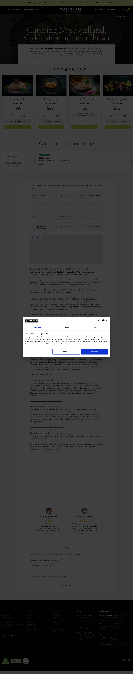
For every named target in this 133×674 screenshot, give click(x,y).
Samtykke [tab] (37, 327)
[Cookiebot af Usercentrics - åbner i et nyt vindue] (99, 320)
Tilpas (65, 351)
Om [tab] (95, 327)
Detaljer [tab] (66, 327)
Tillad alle (94, 351)
